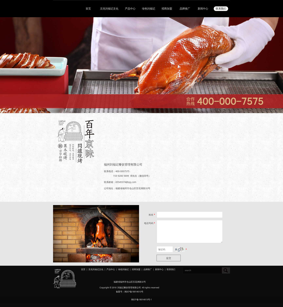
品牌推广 (185, 8)
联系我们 (221, 8)
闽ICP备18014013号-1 (141, 299)
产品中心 (130, 8)
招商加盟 (167, 8)
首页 (88, 8)
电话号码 (149, 223)
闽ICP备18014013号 (133, 291)
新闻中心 (203, 8)
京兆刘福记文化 (109, 8)
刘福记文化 (98, 269)
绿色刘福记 (148, 8)
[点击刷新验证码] (179, 249)
